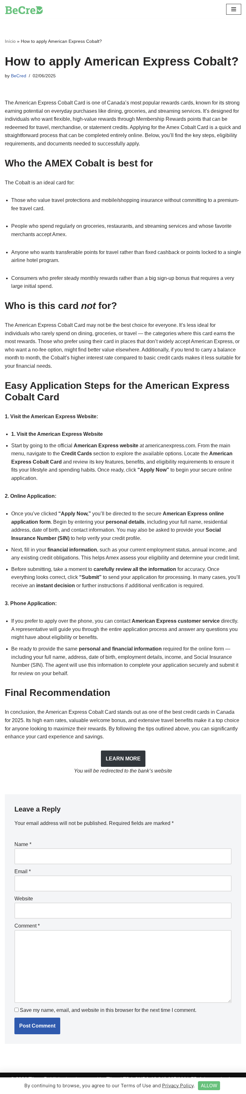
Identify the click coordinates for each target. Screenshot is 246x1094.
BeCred (18, 75)
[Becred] (24, 9)
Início (10, 41)
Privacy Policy (177, 1085)
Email (22, 871)
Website (23, 898)
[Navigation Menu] (233, 9)
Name (22, 844)
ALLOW (209, 1085)
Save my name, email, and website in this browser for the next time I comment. (108, 1010)
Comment (27, 925)
